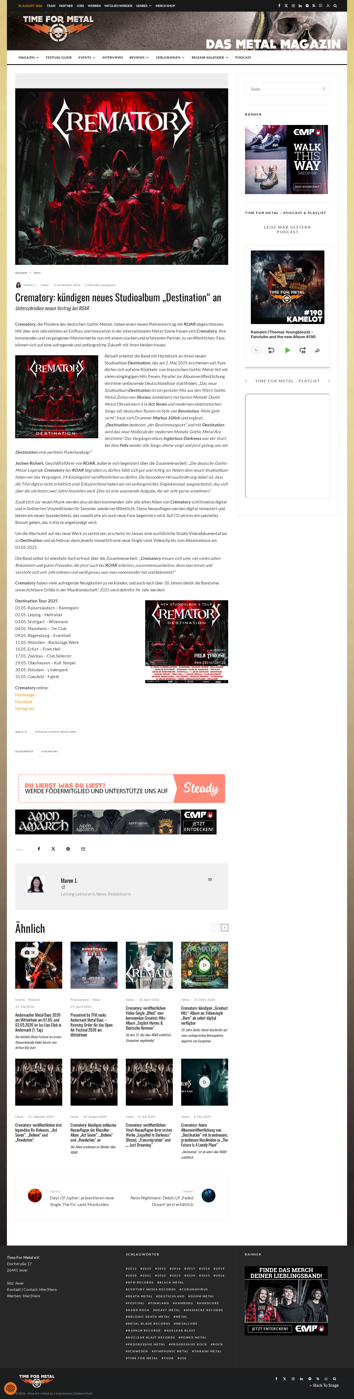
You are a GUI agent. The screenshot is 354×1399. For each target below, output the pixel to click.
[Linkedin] (300, 5)
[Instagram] (293, 5)
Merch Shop (165, 5)
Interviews (112, 57)
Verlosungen (168, 57)
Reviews (136, 57)
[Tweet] (53, 849)
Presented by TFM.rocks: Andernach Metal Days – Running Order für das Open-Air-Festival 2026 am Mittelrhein (92, 1024)
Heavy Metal (167, 1310)
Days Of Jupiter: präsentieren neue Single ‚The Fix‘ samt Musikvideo (82, 1198)
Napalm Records (144, 1330)
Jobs (80, 5)
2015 (161, 1268)
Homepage (25, 694)
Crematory (50, 751)
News (45, 285)
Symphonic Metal (171, 1351)
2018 (205, 1268)
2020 (132, 1275)
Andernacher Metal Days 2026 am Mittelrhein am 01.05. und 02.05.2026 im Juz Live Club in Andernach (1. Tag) (38, 1022)
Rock (218, 1344)
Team (51, 5)
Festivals (34, 1000)
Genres (141, 5)
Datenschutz (83, 1393)
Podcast (243, 57)
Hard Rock (139, 1310)
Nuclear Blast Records (151, 1337)
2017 (191, 1268)
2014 (147, 1268)
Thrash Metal (208, 1351)
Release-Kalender (208, 57)
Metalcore (187, 1323)
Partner (66, 5)
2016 (176, 1268)
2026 (220, 1275)
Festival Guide (59, 57)
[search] (324, 88)
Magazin (27, 57)
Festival (136, 1303)
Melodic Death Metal (149, 1316)
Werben (94, 5)
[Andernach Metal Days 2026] (94, 965)
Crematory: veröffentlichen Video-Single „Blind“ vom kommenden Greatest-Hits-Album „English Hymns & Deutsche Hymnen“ (146, 1017)
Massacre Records (204, 1310)
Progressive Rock (189, 1344)
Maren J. (30, 285)
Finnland (159, 1303)
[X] (286, 5)
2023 (176, 1275)
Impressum (64, 1393)
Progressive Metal (146, 1344)
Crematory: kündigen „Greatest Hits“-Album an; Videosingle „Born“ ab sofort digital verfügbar (204, 1015)
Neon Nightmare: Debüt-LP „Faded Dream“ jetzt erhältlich (162, 1198)
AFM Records (141, 1282)
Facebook (24, 701)
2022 (161, 1275)
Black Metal (172, 1282)
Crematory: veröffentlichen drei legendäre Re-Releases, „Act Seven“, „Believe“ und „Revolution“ (38, 1132)
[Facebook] (279, 5)
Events (85, 57)
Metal (182, 1316)
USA (183, 1358)
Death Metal (140, 1296)
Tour (169, 1358)
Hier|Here (48, 1289)
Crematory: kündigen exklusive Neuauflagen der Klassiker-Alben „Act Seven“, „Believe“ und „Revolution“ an (93, 1132)
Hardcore (209, 1303)
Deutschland (171, 1296)
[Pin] (68, 849)
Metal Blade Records (149, 1323)
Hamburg (184, 1303)
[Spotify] (307, 5)
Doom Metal (202, 1296)
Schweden (138, 1351)
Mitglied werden (118, 5)
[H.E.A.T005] (38, 965)
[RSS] (314, 5)
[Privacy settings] (10, 1388)
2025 (205, 1275)
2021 (147, 1275)
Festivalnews (80, 1000)
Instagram (24, 708)
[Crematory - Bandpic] (38, 1082)
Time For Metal (143, 1358)
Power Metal (194, 1337)
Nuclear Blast (181, 1330)
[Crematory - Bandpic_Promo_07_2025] (94, 1082)
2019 (220, 1268)
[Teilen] (39, 849)
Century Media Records (152, 1289)
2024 (191, 1275)
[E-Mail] (83, 849)
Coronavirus (195, 1289)
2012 (132, 1268)
